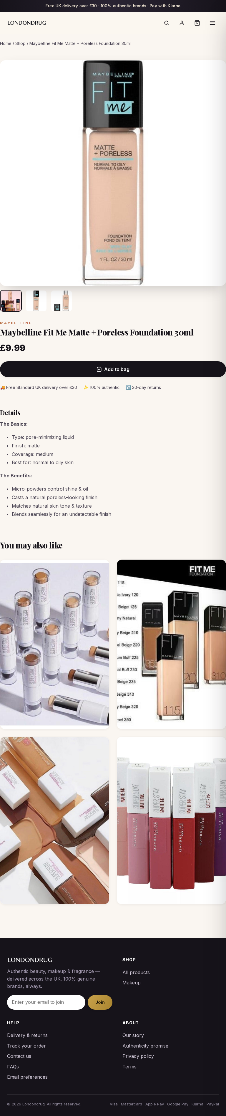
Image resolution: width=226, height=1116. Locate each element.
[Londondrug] (26, 23)
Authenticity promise (145, 1046)
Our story (133, 1035)
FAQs (13, 1067)
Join (100, 1002)
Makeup (131, 983)
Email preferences (27, 1077)
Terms (129, 1067)
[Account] (181, 22)
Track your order (26, 1046)
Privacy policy (138, 1056)
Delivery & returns (27, 1035)
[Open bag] (197, 22)
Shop (20, 43)
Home (5, 43)
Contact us (19, 1056)
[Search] (166, 22)
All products (136, 972)
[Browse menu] (212, 22)
